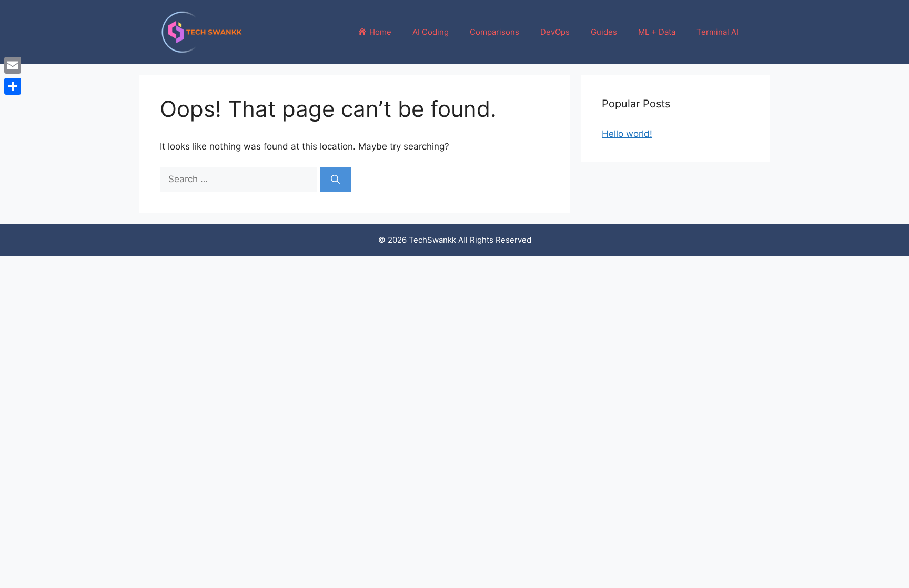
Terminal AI (717, 32)
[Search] (335, 179)
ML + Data (656, 32)
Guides (604, 32)
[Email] (12, 65)
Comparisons (494, 32)
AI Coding (430, 32)
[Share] (12, 86)
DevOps (555, 32)
